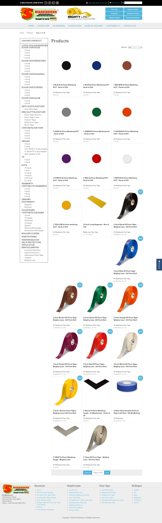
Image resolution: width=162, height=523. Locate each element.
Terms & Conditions (76, 508)
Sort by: (124, 47)
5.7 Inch (27, 181)
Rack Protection (31, 242)
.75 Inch (27, 168)
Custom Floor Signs (33, 213)
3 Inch (27, 53)
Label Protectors (31, 253)
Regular (28, 205)
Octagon (28, 223)
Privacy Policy (74, 510)
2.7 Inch (27, 173)
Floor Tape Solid (31, 48)
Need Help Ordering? (133, 18)
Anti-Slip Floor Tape (33, 106)
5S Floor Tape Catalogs (45, 492)
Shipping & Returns (76, 505)
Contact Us (130, 26)
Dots (24, 165)
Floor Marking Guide (44, 500)
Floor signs (28, 210)
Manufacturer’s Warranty (78, 502)
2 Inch (27, 50)
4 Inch (27, 55)
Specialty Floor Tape (33, 112)
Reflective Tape (31, 122)
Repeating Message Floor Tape (113, 500)
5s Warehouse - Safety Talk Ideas (81, 500)
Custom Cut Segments (34, 186)
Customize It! (113, 26)
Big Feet (28, 207)
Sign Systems (29, 237)
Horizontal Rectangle (34, 231)
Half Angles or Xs (32, 154)
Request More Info (75, 492)
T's (135, 492)
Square (27, 225)
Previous (88, 472)
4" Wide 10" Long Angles (35, 151)
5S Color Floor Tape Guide (46, 495)
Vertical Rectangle (32, 228)
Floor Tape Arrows (32, 115)
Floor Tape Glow (31, 98)
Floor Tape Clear (31, 117)
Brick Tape (29, 125)
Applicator (28, 245)
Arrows (26, 199)
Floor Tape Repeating (34, 61)
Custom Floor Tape (32, 128)
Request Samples (133, 9)
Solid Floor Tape (107, 490)
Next (107, 472)
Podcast (39, 507)
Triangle (28, 218)
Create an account (101, 3)
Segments (27, 184)
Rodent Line (29, 260)
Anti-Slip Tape (30, 109)
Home (31, 26)
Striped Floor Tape (108, 495)
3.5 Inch (27, 176)
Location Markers (32, 250)
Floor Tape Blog (74, 497)
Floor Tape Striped (32, 87)
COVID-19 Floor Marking (35, 46)
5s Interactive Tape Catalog (46, 497)
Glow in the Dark (94, 26)
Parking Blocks (30, 240)
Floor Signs (75, 26)
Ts (23, 157)
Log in (90, 3)
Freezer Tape (30, 120)
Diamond (28, 220)
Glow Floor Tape (107, 497)
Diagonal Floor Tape (109, 492)
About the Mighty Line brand (79, 495)
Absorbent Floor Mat (33, 255)
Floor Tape (114, 9)
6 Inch (27, 58)
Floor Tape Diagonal (33, 74)
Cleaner (28, 258)
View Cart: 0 (116, 3)
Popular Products (114, 18)
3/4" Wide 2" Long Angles (35, 149)
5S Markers (114, 13)
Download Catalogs (133, 13)
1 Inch (27, 170)
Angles (26, 141)
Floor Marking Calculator (45, 509)
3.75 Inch (28, 178)
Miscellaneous (30, 248)
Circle (27, 215)
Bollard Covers (30, 234)
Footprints (28, 202)
